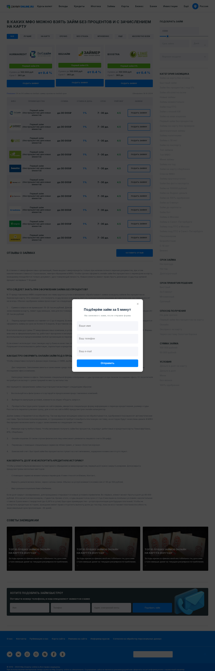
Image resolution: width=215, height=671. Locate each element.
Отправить (107, 363)
